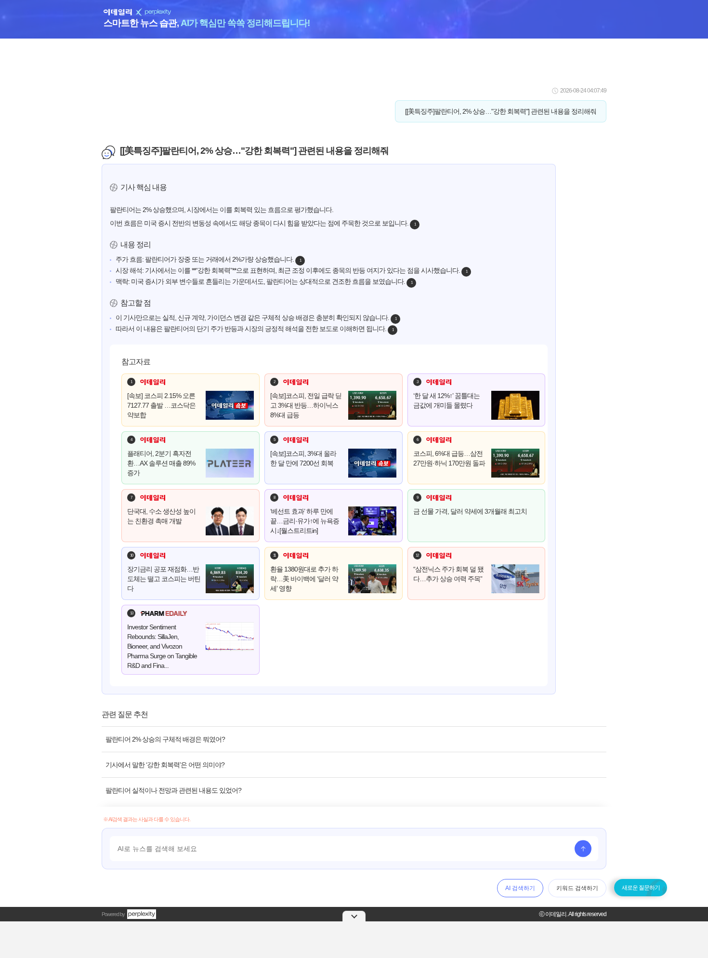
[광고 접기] (354, 916)
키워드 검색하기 (577, 888)
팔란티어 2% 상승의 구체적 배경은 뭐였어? (165, 739)
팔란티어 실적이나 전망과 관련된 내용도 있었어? (173, 790)
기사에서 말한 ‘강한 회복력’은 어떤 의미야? (164, 765)
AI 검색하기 (520, 888)
